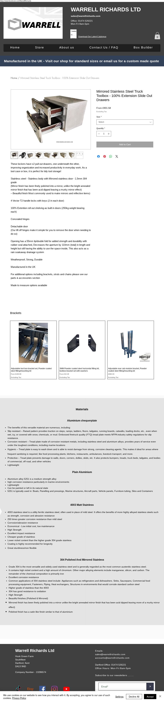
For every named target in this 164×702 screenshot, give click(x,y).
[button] (157, 35)
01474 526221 (118, 664)
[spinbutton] (103, 133)
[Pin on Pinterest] (105, 156)
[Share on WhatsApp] (111, 156)
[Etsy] (30, 689)
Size (99, 117)
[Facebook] (42, 689)
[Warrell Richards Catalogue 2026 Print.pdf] (73, 34)
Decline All (134, 696)
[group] (82, 350)
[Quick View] (33, 343)
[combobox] (124, 122)
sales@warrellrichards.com (110, 654)
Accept (150, 696)
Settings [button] (119, 696)
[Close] (160, 696)
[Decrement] (98, 133)
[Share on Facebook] (98, 156)
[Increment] (109, 133)
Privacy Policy (19, 698)
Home (14, 78)
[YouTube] (66, 689)
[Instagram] (54, 689)
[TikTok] (18, 689)
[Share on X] (117, 156)
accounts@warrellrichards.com (112, 658)
